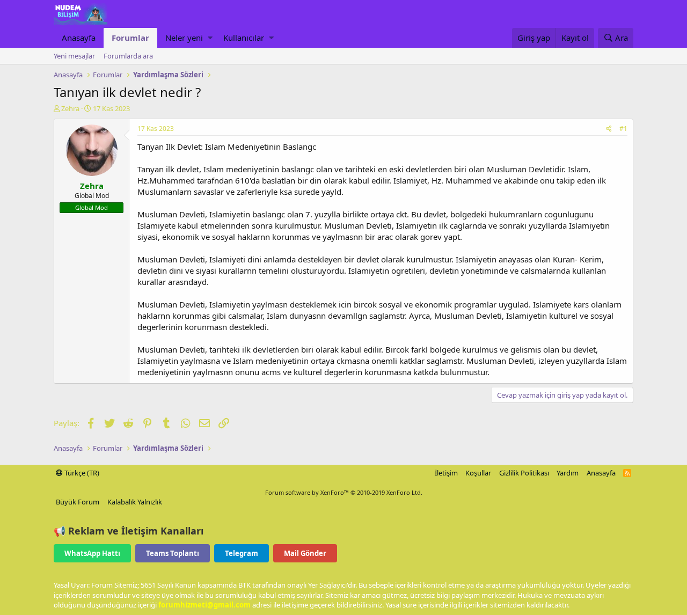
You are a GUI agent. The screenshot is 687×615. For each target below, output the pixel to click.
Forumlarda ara (128, 56)
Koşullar (478, 473)
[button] (210, 38)
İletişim (446, 473)
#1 (623, 128)
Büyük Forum (77, 502)
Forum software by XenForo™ (343, 492)
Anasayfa (79, 37)
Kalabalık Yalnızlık (134, 502)
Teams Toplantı (172, 553)
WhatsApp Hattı (92, 553)
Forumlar (130, 37)
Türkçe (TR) (81, 473)
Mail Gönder (305, 553)
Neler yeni (184, 37)
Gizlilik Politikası (524, 473)
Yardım (568, 473)
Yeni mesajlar (74, 56)
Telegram (241, 553)
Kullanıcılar (243, 37)
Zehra (70, 108)
